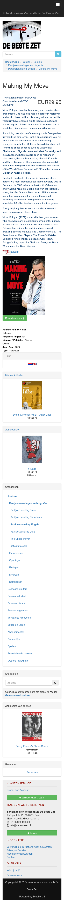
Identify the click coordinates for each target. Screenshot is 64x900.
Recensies (32, 772)
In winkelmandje (16, 318)
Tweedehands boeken (20, 653)
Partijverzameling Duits (21, 531)
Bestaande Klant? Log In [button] (33, 797)
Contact (11, 857)
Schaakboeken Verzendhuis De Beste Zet (31, 13)
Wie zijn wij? (13, 870)
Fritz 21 (32, 468)
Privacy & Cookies (16, 850)
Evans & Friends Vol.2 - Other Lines (32, 414)
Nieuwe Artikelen (14, 375)
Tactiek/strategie (17, 546)
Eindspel (13, 567)
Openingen (14, 560)
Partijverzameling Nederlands (25, 517)
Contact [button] (33, 832)
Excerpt (15, 251)
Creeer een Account (18, 790)
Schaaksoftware (16, 603)
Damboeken (15, 581)
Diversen (13, 574)
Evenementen (16, 553)
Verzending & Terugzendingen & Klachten (29, 846)
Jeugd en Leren (16, 624)
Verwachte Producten (19, 617)
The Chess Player (19, 538)
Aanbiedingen (12, 429)
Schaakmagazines (18, 610)
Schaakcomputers (17, 589)
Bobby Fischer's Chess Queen (32, 746)
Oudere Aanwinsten (18, 660)
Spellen (12, 646)
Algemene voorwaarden (20, 853)
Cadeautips (14, 639)
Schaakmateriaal (17, 596)
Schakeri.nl (39, 896)
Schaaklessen (14, 875)
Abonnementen (16, 632)
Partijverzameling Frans (22, 510)
